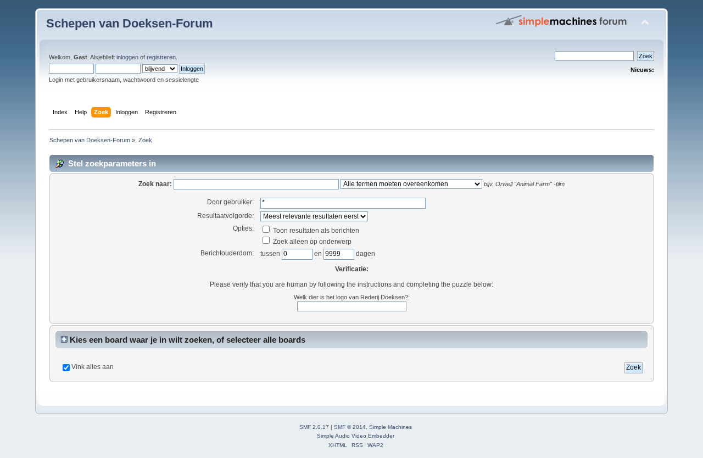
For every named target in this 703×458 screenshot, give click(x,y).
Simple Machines (390, 427)
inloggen (127, 57)
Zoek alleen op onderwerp (311, 241)
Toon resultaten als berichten (315, 230)
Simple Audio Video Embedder (355, 436)
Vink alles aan (92, 367)
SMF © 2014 (350, 427)
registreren (161, 57)
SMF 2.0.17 (314, 427)
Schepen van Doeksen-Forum (129, 23)
